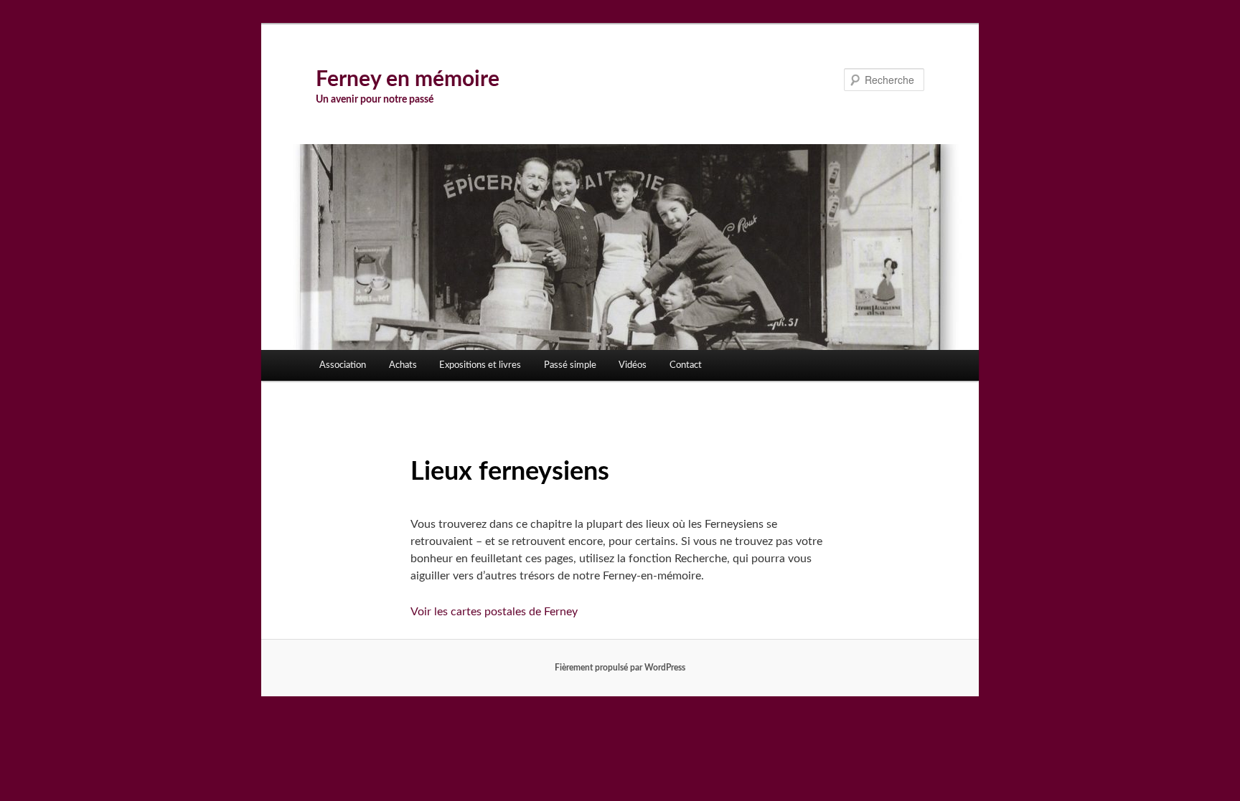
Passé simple (570, 365)
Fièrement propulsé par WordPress (620, 667)
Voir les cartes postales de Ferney (494, 611)
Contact (686, 365)
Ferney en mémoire (407, 79)
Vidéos (633, 365)
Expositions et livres (480, 365)
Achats (403, 365)
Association (342, 365)
